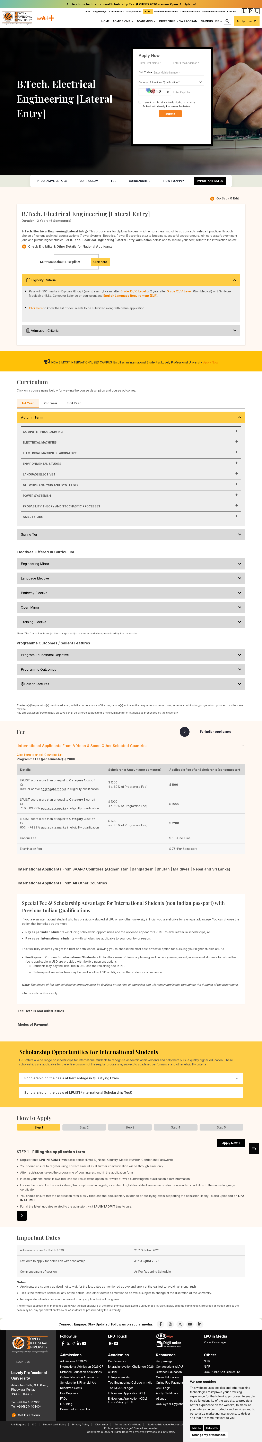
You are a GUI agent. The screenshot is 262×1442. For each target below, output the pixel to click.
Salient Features (36, 684)
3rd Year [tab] (74, 403)
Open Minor (30, 607)
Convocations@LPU (169, 1366)
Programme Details (52, 180)
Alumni (112, 1372)
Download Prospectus (75, 1409)
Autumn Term (32, 417)
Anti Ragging (18, 1424)
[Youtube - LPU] (84, 1343)
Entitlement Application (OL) (126, 1393)
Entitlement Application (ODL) (127, 1400)
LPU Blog (66, 1404)
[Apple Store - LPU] (116, 1343)
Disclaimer (101, 1424)
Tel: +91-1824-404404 (26, 1406)
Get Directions (29, 1415)
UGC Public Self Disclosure (222, 1372)
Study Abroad (133, 11)
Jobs (87, 11)
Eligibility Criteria (43, 280)
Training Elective (33, 622)
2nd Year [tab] (51, 403)
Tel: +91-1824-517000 (26, 1402)
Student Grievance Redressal (165, 1424)
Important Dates (210, 180)
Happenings (100, 11)
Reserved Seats (71, 1388)
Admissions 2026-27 (74, 1361)
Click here (100, 262)
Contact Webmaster (146, 1428)
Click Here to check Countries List (39, 754)
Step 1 (39, 1127)
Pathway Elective (34, 593)
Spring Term (30, 534)
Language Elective (35, 578)
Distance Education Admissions (81, 1372)
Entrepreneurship (119, 1377)
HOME (105, 21)
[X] (180, 1324)
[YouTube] (190, 1324)
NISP (207, 1361)
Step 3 (129, 1127)
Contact (231, 11)
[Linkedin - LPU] (78, 1343)
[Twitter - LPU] (68, 1343)
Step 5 (221, 1127)
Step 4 (175, 1127)
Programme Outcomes (38, 669)
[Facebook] (160, 1324)
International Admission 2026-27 (81, 1366)
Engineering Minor (35, 564)
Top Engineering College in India (130, 1382)
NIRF (207, 1366)
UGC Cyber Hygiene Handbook (177, 1404)
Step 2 (84, 1127)
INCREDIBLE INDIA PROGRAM (178, 21)
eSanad (161, 1398)
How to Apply (173, 180)
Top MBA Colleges (120, 1388)
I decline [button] (212, 1427)
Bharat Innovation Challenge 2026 (131, 1366)
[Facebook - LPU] (63, 1343)
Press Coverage (215, 1342)
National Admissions (166, 11)
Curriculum (89, 180)
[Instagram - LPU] (73, 1343)
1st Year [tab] (28, 403)
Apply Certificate (167, 1393)
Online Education (190, 11)
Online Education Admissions (79, 1377)
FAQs (63, 1398)
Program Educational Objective (45, 655)
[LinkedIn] (199, 1324)
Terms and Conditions (127, 1424)
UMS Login (163, 1388)
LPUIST (148, 11)
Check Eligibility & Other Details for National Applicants (70, 246)
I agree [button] (196, 1427)
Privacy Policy (80, 1424)
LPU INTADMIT (50, 1159)
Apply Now (210, 362)
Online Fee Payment (169, 1382)
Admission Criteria (45, 330)
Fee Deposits (69, 1393)
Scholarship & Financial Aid (78, 1382)
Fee (113, 180)
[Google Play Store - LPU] (110, 1343)
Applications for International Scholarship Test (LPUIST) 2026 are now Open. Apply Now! (131, 4)
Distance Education (213, 11)
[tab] (38, 1127)
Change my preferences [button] (209, 1434)
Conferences (116, 11)
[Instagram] (170, 1324)
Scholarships (139, 180)
